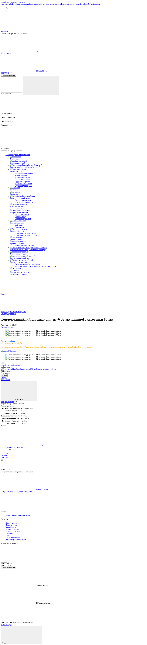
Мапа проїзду (6, 625)
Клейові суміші (21, 175)
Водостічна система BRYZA (26, 235)
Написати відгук (7, 327)
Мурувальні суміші (22, 182)
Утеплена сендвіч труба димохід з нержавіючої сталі (35, 266)
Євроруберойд (20, 217)
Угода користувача (72, 4)
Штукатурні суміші (22, 177)
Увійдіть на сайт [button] (7, 402)
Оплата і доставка (30, 4)
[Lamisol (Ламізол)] (8, 351)
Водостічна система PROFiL (26, 233)
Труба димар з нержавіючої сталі (27, 264)
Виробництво (17, 4)
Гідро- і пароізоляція (23, 200)
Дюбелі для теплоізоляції (24, 246)
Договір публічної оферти (89, 4)
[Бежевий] (28, 369)
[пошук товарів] (41, 86)
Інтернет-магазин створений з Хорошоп (16, 492)
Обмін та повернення (45, 4)
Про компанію (6, 4)
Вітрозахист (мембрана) (24, 202)
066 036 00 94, (41, 71)
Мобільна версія (41, 489)
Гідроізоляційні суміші (23, 186)
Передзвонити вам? (9, 75)
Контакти (57, 4)
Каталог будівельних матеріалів (18, 155)
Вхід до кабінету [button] (12, 523)
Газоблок (18, 208)
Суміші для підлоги (22, 179)
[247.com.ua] (12, 468)
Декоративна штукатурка (24, 173)
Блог (63, 4)
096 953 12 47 (6, 73)
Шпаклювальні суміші (23, 184)
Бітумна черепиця (22, 215)
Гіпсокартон (19, 227)
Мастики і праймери (23, 219)
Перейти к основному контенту (13, 2)
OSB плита (19, 225)
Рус (7, 10)
